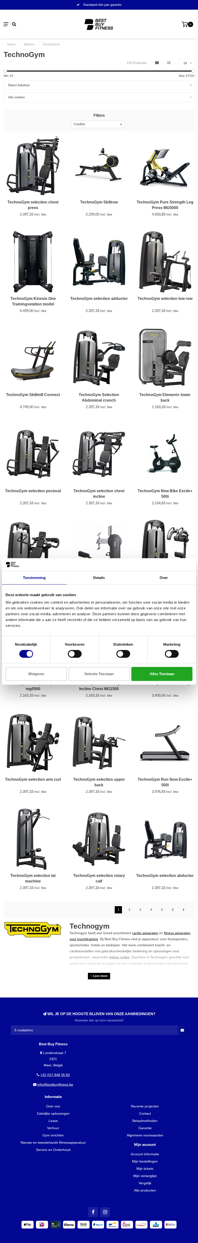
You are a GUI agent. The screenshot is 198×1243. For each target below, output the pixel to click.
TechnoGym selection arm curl (33, 779)
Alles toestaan (162, 674)
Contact (145, 1113)
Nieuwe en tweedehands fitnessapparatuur (53, 1142)
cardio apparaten (145, 933)
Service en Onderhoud (53, 1150)
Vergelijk (145, 1183)
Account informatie (145, 1154)
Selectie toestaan (99, 674)
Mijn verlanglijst (145, 1176)
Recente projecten (145, 1106)
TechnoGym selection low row (165, 298)
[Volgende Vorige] (183, 909)
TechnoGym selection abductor (165, 876)
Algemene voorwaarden (145, 1135)
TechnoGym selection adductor (99, 298)
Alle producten (145, 1190)
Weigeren (36, 674)
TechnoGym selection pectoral (33, 491)
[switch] (75, 654)
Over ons (53, 1106)
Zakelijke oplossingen (53, 1113)
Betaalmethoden (144, 1121)
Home (11, 44)
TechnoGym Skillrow (99, 202)
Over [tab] (164, 577)
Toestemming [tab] (34, 577)
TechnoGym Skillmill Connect (33, 395)
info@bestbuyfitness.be (55, 1084)
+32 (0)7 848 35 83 (55, 1075)
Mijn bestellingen (145, 1161)
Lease (53, 1121)
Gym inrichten (53, 1135)
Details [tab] (99, 577)
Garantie (145, 1128)
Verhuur (53, 1128)
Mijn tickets (144, 1169)
